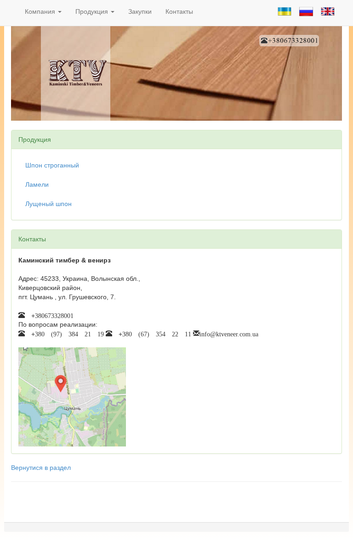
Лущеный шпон (48, 203)
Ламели (37, 184)
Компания (41, 11)
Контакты (179, 11)
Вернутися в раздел (41, 467)
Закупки (140, 11)
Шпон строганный (52, 165)
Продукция (92, 11)
